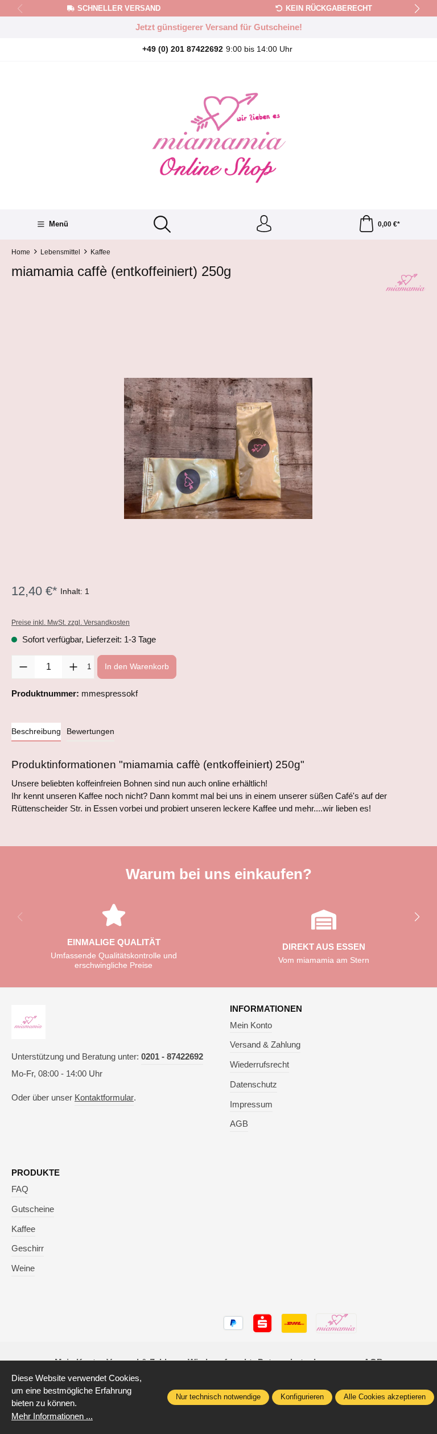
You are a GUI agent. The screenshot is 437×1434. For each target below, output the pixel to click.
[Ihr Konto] (264, 224)
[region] (218, 448)
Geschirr (27, 1248)
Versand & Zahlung (265, 1044)
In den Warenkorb (137, 666)
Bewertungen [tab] (90, 731)
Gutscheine (32, 1209)
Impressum (251, 1104)
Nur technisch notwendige (218, 1396)
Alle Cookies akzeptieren (385, 1396)
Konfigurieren (302, 1396)
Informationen (266, 1009)
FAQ (19, 1189)
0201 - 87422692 (172, 1056)
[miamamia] (406, 283)
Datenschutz (253, 1084)
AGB (239, 1123)
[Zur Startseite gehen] (218, 134)
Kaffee (23, 1229)
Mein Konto (251, 1025)
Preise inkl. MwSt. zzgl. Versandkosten (70, 623)
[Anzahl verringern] (23, 667)
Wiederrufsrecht (259, 1064)
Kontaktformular (104, 1097)
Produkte (35, 1173)
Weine (23, 1268)
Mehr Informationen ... (52, 1416)
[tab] (36, 732)
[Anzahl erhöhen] (73, 667)
